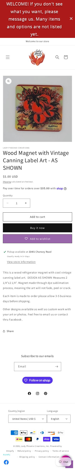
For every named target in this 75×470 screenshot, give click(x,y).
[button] (7, 57)
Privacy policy (42, 451)
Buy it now (37, 228)
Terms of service (60, 451)
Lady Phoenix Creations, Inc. (35, 446)
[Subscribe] (56, 366)
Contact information (49, 456)
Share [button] (10, 331)
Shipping (7, 181)
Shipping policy (27, 456)
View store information (21, 262)
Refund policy (24, 451)
